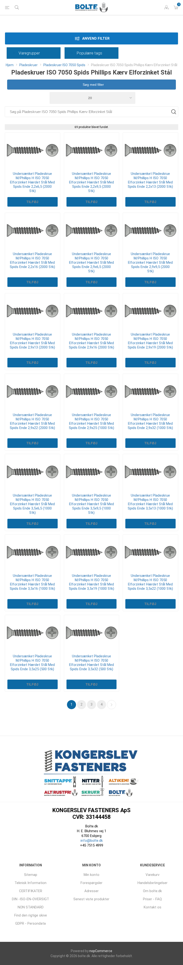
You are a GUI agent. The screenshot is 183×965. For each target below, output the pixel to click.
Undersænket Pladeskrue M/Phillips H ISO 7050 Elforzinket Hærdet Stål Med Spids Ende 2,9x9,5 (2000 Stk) (150, 262)
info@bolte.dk (92, 840)
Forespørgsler (91, 883)
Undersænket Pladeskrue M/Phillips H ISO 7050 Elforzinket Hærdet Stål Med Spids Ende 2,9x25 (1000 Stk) (91, 421)
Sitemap (30, 875)
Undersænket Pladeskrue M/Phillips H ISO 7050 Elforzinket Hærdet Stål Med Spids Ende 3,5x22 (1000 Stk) (150, 582)
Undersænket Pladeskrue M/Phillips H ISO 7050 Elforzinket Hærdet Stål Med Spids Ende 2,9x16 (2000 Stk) (91, 340)
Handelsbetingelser (152, 883)
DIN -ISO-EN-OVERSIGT (30, 899)
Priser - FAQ (152, 899)
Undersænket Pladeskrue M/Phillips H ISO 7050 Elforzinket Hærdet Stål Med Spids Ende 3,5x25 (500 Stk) (32, 662)
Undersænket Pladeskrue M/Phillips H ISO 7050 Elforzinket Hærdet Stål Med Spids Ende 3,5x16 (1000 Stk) (32, 582)
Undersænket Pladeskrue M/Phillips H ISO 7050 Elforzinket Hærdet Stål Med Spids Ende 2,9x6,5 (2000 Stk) (91, 262)
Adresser (91, 891)
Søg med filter (93, 84)
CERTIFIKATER (30, 891)
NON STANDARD (31, 907)
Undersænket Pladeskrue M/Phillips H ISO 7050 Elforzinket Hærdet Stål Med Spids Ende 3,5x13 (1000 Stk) (150, 501)
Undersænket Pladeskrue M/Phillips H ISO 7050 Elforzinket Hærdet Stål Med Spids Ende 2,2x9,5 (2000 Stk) (91, 182)
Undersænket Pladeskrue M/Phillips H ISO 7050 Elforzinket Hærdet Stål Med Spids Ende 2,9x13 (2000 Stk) (32, 340)
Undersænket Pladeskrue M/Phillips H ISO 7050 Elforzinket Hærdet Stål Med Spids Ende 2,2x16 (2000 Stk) (32, 260)
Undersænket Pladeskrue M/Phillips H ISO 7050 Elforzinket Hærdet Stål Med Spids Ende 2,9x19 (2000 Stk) (150, 340)
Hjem (10, 65)
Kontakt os (152, 907)
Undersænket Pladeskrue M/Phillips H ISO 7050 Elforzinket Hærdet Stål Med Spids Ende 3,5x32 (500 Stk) (91, 662)
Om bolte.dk (152, 891)
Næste (111, 704)
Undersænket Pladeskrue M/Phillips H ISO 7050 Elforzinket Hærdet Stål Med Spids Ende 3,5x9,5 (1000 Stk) (91, 504)
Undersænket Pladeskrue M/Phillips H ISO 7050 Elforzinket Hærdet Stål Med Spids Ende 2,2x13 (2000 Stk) (150, 180)
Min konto (91, 875)
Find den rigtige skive (30, 915)
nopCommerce (100, 951)
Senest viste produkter (91, 899)
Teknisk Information (30, 883)
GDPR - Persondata (30, 923)
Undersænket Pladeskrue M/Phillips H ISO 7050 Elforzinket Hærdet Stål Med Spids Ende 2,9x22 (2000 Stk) (32, 421)
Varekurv (152, 875)
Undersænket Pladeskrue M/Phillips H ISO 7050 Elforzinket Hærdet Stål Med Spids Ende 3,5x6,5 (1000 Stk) (32, 504)
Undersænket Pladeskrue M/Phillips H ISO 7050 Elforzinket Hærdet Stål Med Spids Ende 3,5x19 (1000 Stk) (91, 582)
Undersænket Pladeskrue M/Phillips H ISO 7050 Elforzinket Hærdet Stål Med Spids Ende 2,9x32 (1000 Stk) (150, 421)
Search (173, 112)
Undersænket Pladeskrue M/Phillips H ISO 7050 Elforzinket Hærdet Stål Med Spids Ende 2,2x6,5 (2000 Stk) (32, 182)
